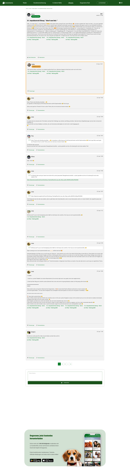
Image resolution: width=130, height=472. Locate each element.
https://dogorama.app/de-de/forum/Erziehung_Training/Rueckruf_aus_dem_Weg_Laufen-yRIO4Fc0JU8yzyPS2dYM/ (52, 179)
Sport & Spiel (34, 8)
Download (102, 3)
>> (70, 364)
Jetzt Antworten (32, 57)
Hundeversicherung (39, 3)
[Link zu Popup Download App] (36, 46)
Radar (25, 3)
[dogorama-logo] (8, 3)
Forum (30, 8)
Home (27, 8)
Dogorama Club (85, 3)
